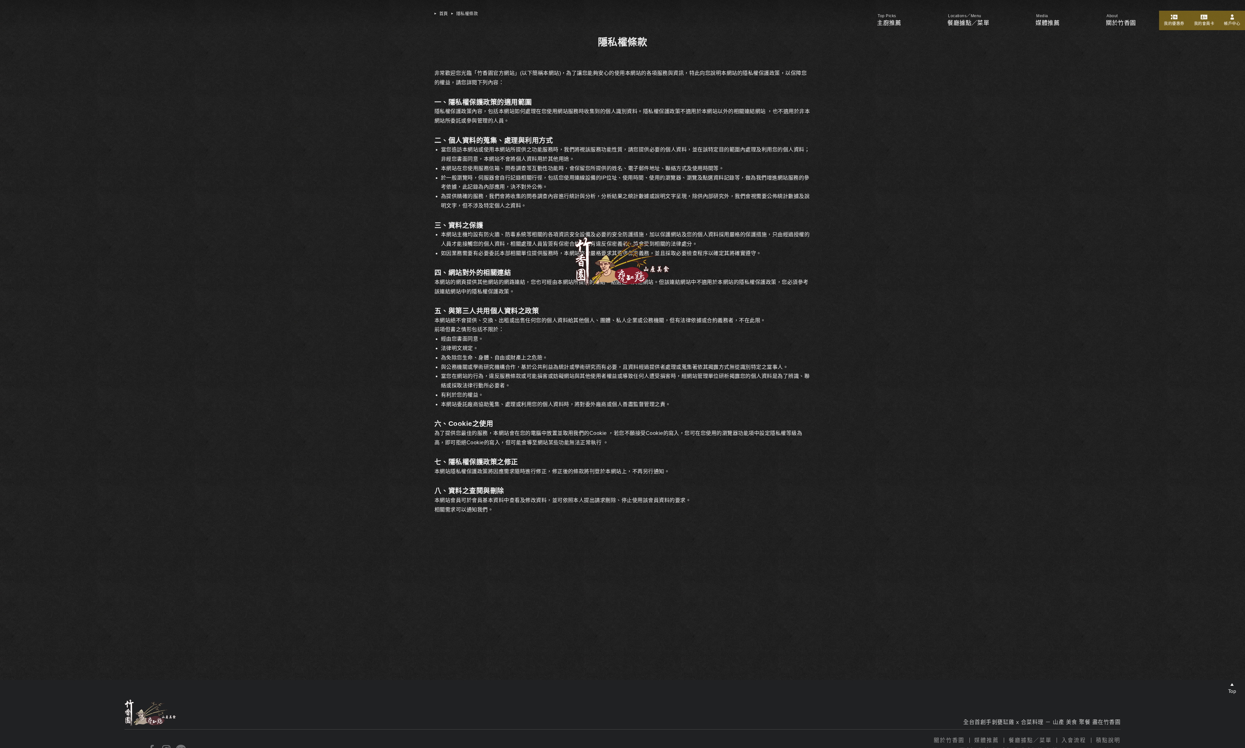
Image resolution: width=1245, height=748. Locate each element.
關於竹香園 (949, 740)
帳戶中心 (1232, 23)
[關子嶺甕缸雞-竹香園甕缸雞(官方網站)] (622, 283)
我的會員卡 (1204, 23)
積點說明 (1108, 740)
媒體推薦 (1048, 23)
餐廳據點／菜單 (968, 23)
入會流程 (1073, 740)
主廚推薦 (889, 23)
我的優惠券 (1174, 23)
